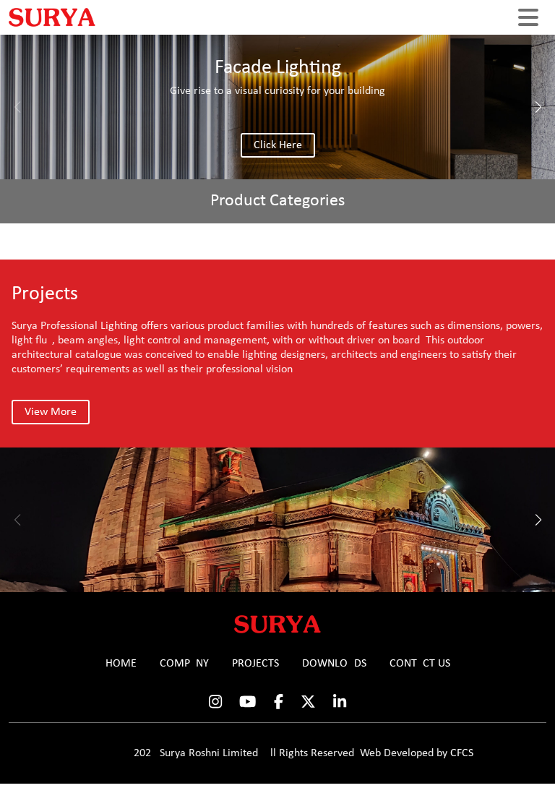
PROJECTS (255, 663)
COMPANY (184, 663)
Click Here (278, 145)
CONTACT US (420, 663)
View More (51, 412)
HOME (121, 663)
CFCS (461, 753)
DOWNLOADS (334, 663)
